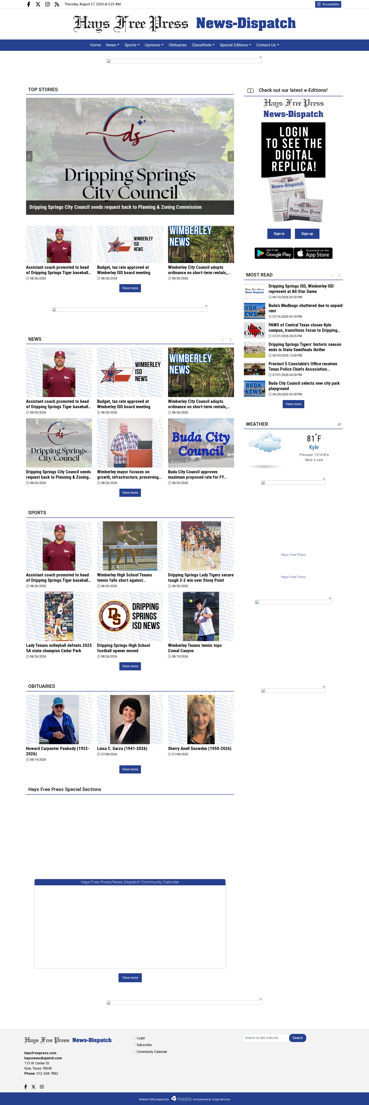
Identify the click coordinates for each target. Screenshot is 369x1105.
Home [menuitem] (95, 44)
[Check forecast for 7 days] (264, 451)
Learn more (333, 1097)
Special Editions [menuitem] (234, 44)
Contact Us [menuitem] (266, 44)
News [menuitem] (111, 44)
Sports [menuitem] (130, 44)
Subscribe (144, 1045)
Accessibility (331, 4)
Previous (29, 156)
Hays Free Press (293, 555)
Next (231, 156)
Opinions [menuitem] (152, 44)
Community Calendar (152, 1052)
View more (130, 288)
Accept (354, 1097)
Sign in (279, 234)
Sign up (307, 234)
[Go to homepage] (184, 24)
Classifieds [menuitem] (202, 44)
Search (298, 1038)
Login (141, 1038)
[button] (339, 424)
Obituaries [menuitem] (178, 44)
